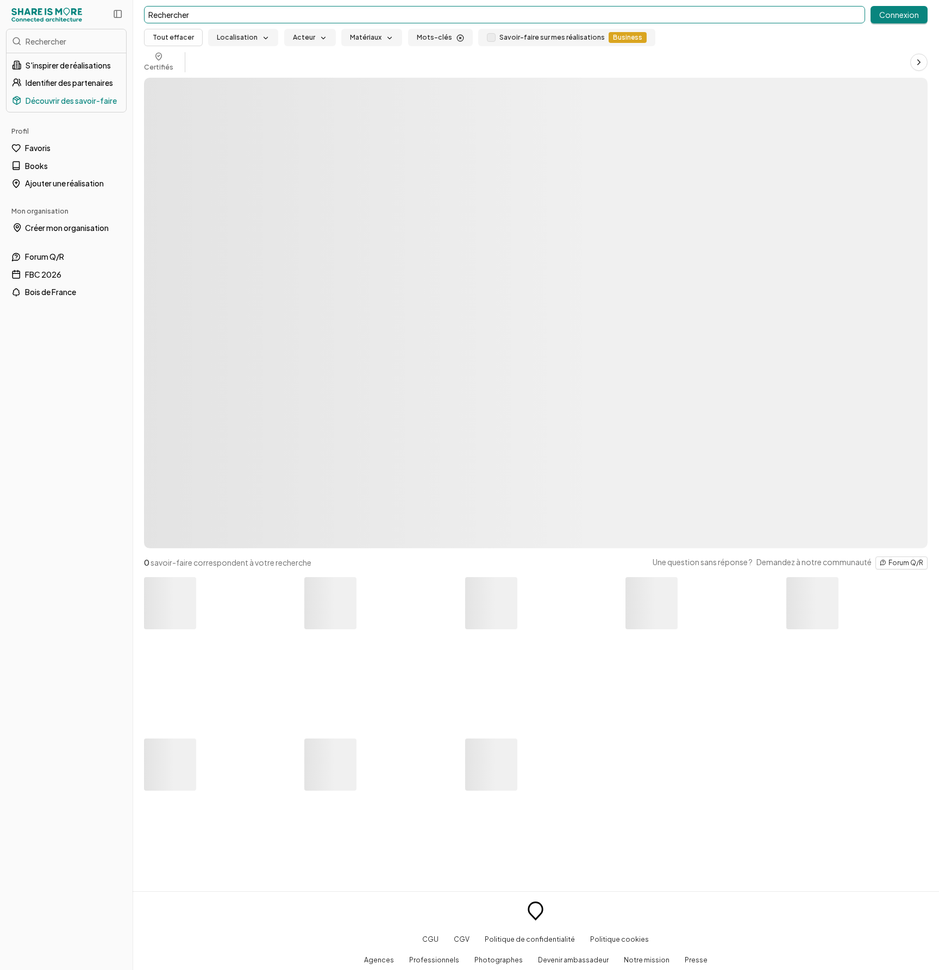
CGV (462, 939)
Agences (379, 959)
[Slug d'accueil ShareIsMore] (535, 912)
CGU (430, 939)
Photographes (498, 959)
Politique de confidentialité (530, 939)
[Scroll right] (919, 62)
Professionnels (434, 959)
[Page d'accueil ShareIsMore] (46, 14)
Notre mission (646, 959)
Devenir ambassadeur (573, 959)
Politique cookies (619, 939)
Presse (696, 959)
